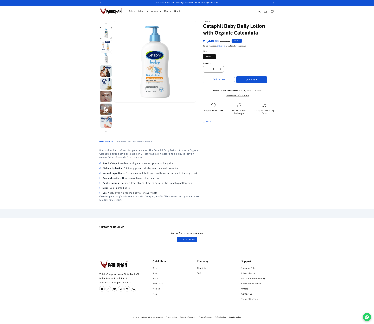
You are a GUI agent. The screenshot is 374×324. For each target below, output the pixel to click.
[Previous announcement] (100, 3)
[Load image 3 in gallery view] (106, 58)
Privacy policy (171, 317)
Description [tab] (106, 142)
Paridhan (143, 317)
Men (155, 294)
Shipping (221, 46)
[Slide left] (105, 23)
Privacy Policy (248, 273)
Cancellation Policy (251, 283)
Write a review (187, 239)
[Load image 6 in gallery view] (106, 96)
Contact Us (246, 294)
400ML (209, 56)
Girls (155, 268)
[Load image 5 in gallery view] (106, 84)
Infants (156, 278)
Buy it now (251, 79)
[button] (132, 11)
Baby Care (158, 283)
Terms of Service (249, 299)
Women (156, 289)
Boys (155, 273)
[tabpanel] (150, 175)
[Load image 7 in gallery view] (106, 109)
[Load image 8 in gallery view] (106, 122)
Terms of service (205, 317)
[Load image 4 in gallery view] (106, 71)
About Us (201, 268)
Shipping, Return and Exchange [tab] (134, 142)
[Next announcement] (273, 3)
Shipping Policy (249, 268)
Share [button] (209, 121)
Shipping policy (235, 317)
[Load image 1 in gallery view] (106, 33)
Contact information (188, 317)
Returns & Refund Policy (253, 278)
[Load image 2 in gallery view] (106, 45)
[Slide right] (105, 131)
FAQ (199, 273)
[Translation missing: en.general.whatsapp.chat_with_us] (367, 317)
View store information (237, 95)
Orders (244, 289)
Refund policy (220, 317)
